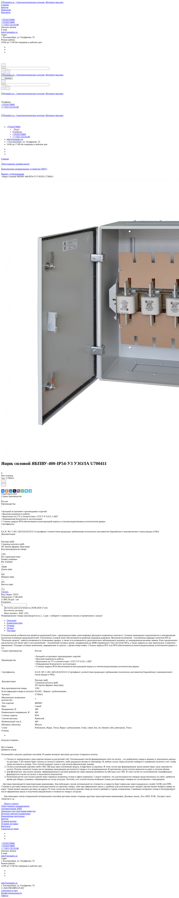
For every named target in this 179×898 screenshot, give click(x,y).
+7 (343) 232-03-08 (10, 24)
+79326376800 (8, 19)
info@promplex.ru (9, 32)
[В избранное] (3, 481)
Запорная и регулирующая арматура (18, 811)
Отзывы (10, 625)
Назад (16, 129)
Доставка (11, 630)
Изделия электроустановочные (15, 813)
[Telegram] (30, 491)
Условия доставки (9, 824)
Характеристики (15, 623)
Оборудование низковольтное (15, 806)
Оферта (4, 895)
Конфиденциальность (11, 893)
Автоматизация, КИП (11, 808)
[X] (14, 491)
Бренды (4, 818)
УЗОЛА (5, 592)
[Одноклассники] (6, 491)
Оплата (10, 628)
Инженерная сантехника (13, 816)
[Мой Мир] (10, 491)
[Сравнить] (3, 484)
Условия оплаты (9, 821)
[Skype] (26, 491)
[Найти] (7, 72)
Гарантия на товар (10, 829)
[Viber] (18, 491)
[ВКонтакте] (2, 491)
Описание (11, 620)
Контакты (5, 826)
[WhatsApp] (22, 491)
